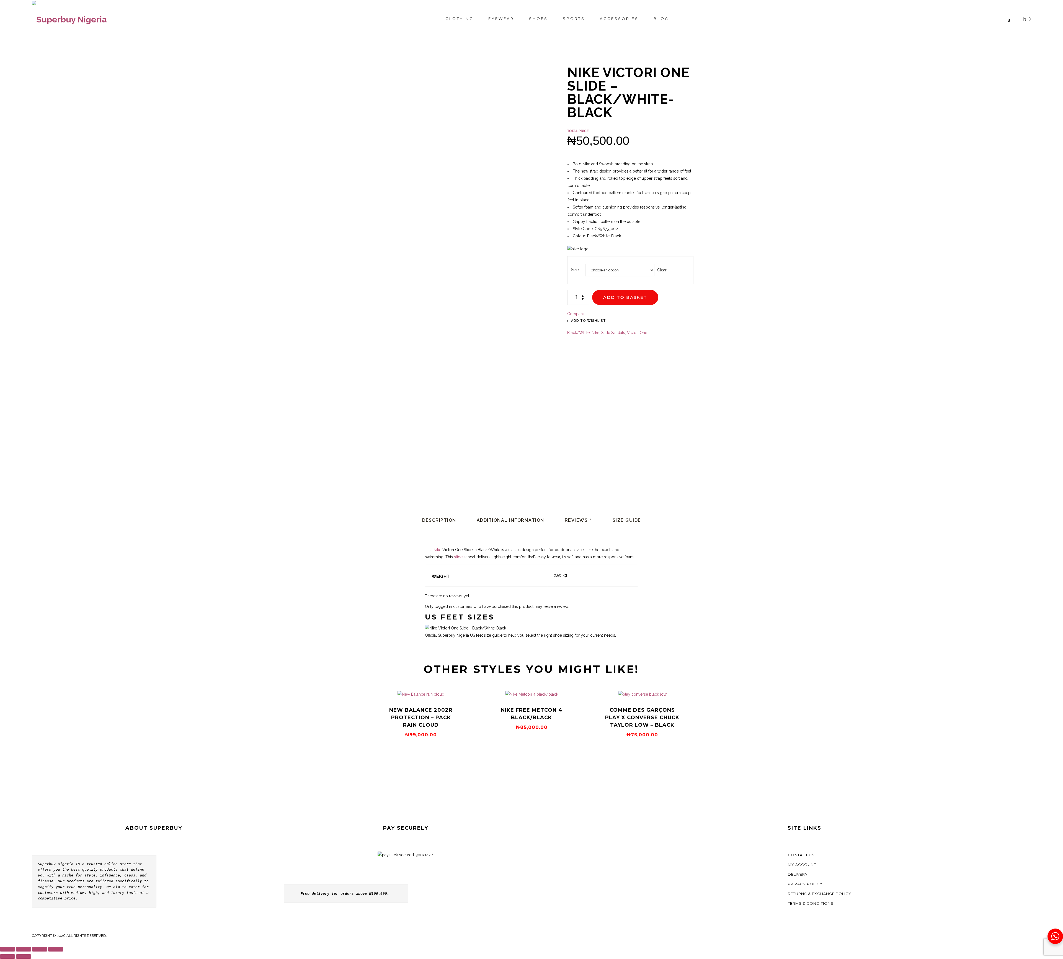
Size (575, 270)
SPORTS (574, 18)
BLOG (661, 18)
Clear (662, 270)
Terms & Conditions (811, 903)
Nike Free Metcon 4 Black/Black (532, 714)
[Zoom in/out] (7, 949)
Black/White (578, 332)
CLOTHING (459, 18)
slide (458, 557)
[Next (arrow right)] (23, 956)
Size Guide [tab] (627, 520)
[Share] (39, 949)
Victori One (637, 332)
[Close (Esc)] (55, 949)
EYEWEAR (501, 18)
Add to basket (625, 297)
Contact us (801, 855)
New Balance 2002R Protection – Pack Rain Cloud (421, 717)
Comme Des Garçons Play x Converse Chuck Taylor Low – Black (642, 717)
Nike (595, 332)
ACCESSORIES (619, 18)
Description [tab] (439, 520)
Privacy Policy (805, 884)
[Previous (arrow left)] (7, 956)
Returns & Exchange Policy (819, 893)
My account (802, 864)
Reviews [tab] (578, 520)
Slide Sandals (613, 332)
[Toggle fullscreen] (23, 949)
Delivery (798, 874)
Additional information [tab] (510, 520)
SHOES (538, 18)
